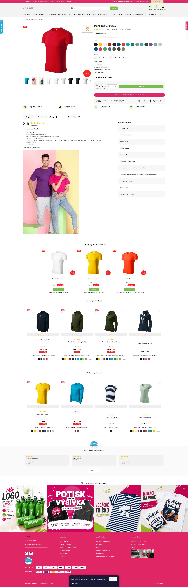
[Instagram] (31, 553)
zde (104, 579)
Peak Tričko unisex (94, 279)
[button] (58, 287)
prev (24, 336)
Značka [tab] (72, 117)
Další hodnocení (94, 471)
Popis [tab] (28, 117)
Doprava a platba (100, 544)
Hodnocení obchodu (65, 544)
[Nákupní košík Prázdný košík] (163, 8)
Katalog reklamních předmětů (103, 541)
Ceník (52, 1)
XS (95, 57)
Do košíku (141, 86)
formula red (46, 358)
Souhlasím (113, 579)
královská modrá (75, 358)
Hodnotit (114, 29)
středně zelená (151, 430)
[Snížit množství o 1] (108, 86)
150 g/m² (127, 155)
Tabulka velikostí (98, 61)
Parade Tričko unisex (58, 279)
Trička (127, 128)
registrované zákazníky (139, 95)
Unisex (126, 141)
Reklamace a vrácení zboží (103, 550)
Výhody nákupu (60, 1)
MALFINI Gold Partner (87, 32)
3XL (119, 57)
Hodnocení (27, 1)
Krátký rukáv (131, 161)
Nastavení (75, 583)
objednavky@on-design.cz (143, 1)
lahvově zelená (50, 430)
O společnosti (63, 553)
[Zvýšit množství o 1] (116, 86)
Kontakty (69, 1)
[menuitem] (27, 14)
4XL (124, 57)
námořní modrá (41, 358)
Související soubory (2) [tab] (47, 117)
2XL (115, 57)
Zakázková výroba (65, 550)
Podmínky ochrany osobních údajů (105, 556)
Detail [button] (58, 289)
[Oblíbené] (150, 8)
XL (110, 57)
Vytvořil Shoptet (159, 583)
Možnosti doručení (99, 72)
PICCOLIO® (128, 29)
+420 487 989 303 (118, 1)
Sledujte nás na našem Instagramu (95, 483)
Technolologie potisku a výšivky (40, 1)
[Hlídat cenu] (142, 101)
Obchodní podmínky (101, 553)
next (164, 336)
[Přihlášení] (157, 8)
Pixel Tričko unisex (129, 279)
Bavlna (127, 148)
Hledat (114, 8)
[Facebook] (26, 553)
